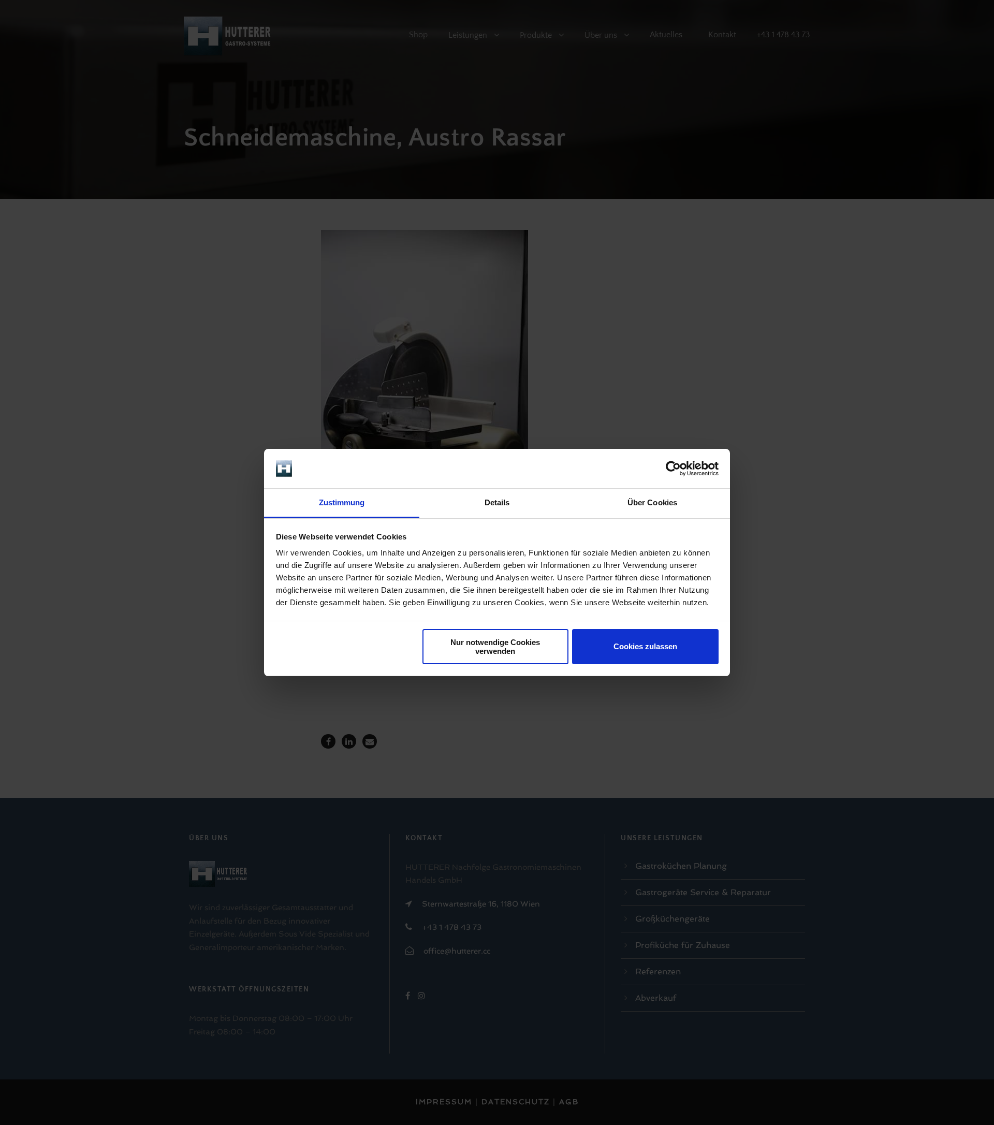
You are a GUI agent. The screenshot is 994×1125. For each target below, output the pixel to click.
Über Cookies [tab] (652, 502)
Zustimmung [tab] (342, 502)
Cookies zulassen (645, 646)
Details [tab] (497, 502)
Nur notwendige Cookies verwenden (495, 646)
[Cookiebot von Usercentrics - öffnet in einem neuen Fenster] (673, 468)
